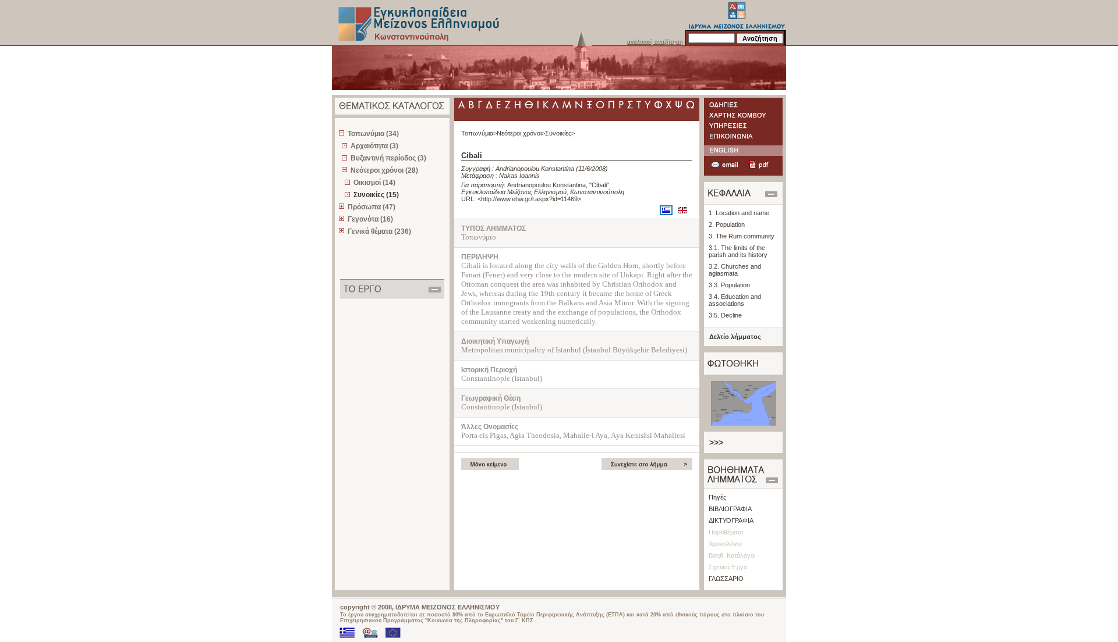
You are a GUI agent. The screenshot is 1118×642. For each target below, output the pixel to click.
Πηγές (717, 497)
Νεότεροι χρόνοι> (521, 133)
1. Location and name (739, 212)
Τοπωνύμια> (479, 133)
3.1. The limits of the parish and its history (738, 251)
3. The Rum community (741, 236)
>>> (716, 442)
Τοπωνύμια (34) (373, 134)
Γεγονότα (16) (370, 219)
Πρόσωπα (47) (371, 207)
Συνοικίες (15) (376, 195)
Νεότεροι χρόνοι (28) (384, 170)
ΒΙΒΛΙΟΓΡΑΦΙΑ (730, 508)
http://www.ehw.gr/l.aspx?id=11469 (529, 198)
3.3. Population (729, 284)
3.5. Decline (725, 315)
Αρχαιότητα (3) (374, 146)
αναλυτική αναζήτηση (655, 41)
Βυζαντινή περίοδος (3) (388, 158)
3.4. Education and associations (735, 300)
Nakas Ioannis (519, 175)
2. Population (727, 224)
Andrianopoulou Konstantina (535, 168)
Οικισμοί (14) (374, 183)
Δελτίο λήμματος (735, 336)
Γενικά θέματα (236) (379, 231)
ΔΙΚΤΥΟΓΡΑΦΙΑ (731, 520)
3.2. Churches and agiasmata (735, 270)
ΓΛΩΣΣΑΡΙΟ (726, 578)
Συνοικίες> (560, 133)
